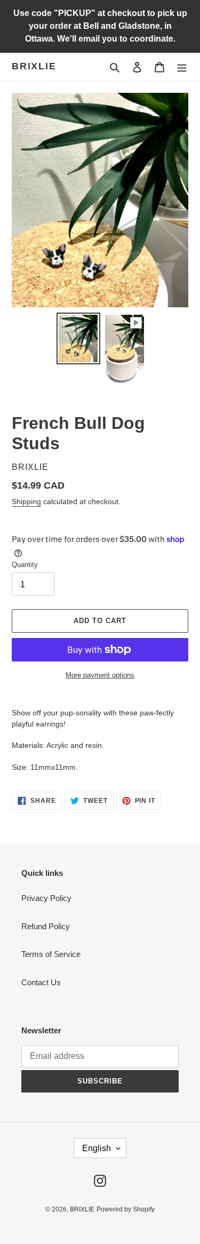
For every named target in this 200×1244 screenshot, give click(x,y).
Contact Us (41, 982)
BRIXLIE (34, 66)
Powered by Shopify (126, 1209)
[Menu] (182, 66)
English (96, 1148)
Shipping (26, 501)
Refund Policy (45, 926)
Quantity (25, 565)
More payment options (100, 675)
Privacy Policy (46, 898)
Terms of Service (51, 954)
